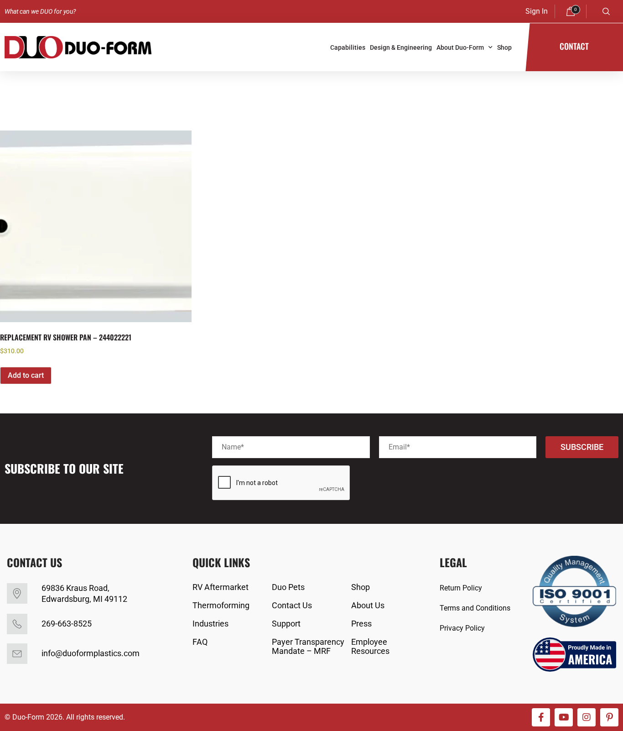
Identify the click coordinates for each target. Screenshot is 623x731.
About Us (367, 605)
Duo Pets (288, 587)
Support (286, 623)
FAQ (200, 642)
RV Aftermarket (220, 587)
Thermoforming (220, 605)
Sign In (536, 11)
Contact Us (292, 605)
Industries (210, 623)
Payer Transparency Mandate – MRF (308, 646)
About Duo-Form (460, 47)
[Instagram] (586, 717)
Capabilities (347, 47)
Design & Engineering (401, 47)
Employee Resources (370, 646)
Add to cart (26, 375)
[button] (606, 11)
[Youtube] (564, 717)
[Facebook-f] (541, 717)
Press (361, 623)
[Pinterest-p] (609, 717)
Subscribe (582, 447)
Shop (504, 47)
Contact (574, 46)
